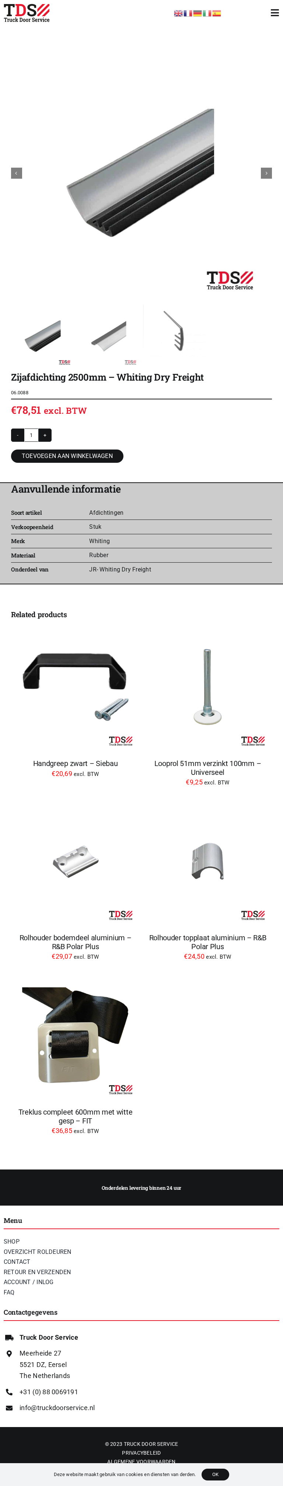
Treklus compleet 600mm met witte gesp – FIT (75, 1116)
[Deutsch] (198, 12)
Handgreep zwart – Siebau (75, 763)
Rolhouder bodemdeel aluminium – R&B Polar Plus (76, 942)
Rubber (98, 555)
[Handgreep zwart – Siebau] (75, 687)
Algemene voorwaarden (141, 1462)
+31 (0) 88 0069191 (49, 1392)
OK (215, 1474)
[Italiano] (207, 12)
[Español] (217, 12)
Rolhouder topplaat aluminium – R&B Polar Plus (207, 942)
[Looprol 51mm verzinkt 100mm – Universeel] (208, 687)
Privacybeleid (141, 1453)
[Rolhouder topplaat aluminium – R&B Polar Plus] (208, 861)
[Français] (188, 12)
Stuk (95, 526)
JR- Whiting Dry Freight (120, 569)
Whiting (99, 541)
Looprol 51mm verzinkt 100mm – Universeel (207, 768)
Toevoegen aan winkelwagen (67, 455)
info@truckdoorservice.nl (57, 1408)
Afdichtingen (106, 512)
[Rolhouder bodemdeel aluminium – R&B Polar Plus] (75, 861)
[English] (179, 12)
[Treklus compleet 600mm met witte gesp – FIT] (75, 1036)
